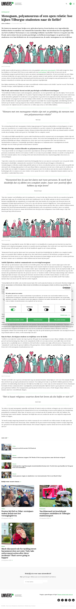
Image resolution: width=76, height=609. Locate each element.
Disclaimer (14, 605)
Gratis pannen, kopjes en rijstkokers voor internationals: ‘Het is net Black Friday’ (37, 476)
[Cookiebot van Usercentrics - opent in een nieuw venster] (63, 288)
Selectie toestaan (38, 319)
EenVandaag (42, 72)
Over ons (8, 605)
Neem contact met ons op (65, 594)
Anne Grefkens (5, 23)
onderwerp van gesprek (47, 70)
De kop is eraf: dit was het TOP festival (24, 448)
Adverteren (21, 605)
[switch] (30, 310)
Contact (33, 605)
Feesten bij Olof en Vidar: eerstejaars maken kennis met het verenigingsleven (17, 513)
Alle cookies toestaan (59, 319)
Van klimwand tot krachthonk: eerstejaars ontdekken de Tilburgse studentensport (54, 513)
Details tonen (63, 315)
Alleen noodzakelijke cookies (16, 319)
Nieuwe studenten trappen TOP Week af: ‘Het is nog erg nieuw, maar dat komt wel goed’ (38, 457)
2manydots (72, 606)
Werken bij (27, 605)
